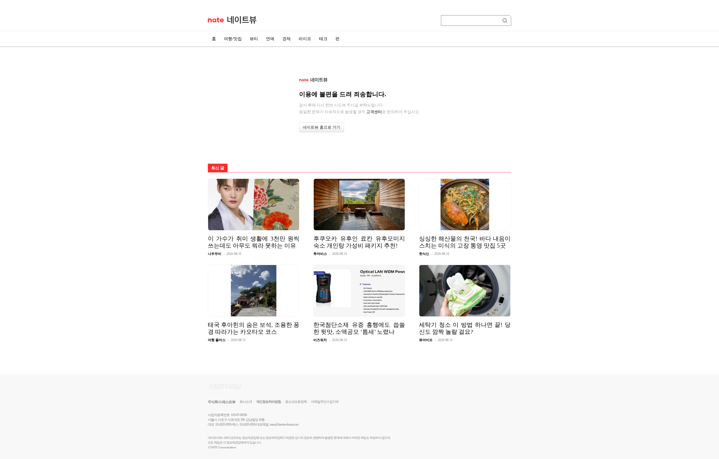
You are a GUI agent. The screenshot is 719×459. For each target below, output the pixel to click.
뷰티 (254, 38)
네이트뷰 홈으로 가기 (321, 127)
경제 (286, 38)
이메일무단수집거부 (325, 402)
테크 (323, 38)
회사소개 (246, 402)
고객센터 (374, 111)
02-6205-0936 (223, 424)
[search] (506, 20)
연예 (270, 38)
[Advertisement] (539, 151)
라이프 (305, 38)
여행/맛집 (233, 38)
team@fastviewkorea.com (284, 424)
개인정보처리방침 (268, 402)
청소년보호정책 (296, 402)
